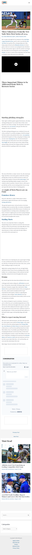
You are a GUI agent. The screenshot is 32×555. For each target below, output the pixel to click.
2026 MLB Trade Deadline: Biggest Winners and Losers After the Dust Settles (16, 496)
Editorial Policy (16, 546)
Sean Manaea (7, 326)
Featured (21, 36)
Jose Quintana (26, 135)
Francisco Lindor (11, 337)
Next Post (16, 436)
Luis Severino (12, 126)
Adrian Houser (15, 326)
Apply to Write (16, 540)
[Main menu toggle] (29, 2)
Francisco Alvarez (8, 195)
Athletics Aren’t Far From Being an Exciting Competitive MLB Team (13, 466)
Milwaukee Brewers (19, 45)
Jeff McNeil (21, 283)
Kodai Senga (23, 179)
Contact (16, 544)
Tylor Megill (4, 142)
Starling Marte (7, 219)
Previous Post (16, 432)
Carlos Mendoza (18, 294)
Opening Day (12, 138)
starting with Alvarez (6, 202)
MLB (25, 36)
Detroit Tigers (20, 322)
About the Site (16, 542)
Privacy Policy (16, 548)
